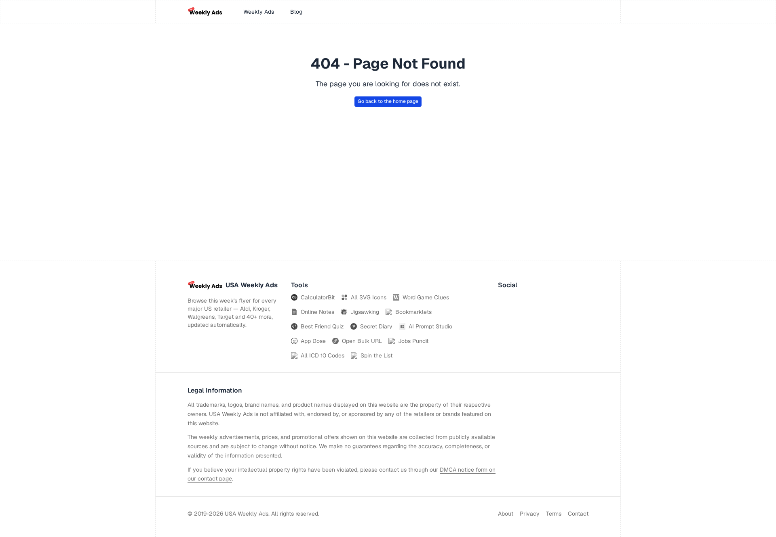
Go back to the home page (388, 101)
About (505, 513)
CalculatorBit (318, 297)
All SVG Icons (368, 297)
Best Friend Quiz (322, 326)
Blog (296, 11)
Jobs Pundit (413, 341)
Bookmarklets (413, 312)
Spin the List (376, 355)
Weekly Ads (258, 11)
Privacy (530, 513)
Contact (578, 513)
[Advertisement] (388, 200)
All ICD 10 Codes (322, 355)
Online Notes (317, 312)
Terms (553, 513)
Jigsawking (364, 312)
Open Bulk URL (362, 341)
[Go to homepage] (205, 12)
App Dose (313, 341)
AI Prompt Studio (430, 326)
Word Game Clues (426, 297)
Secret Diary (376, 326)
